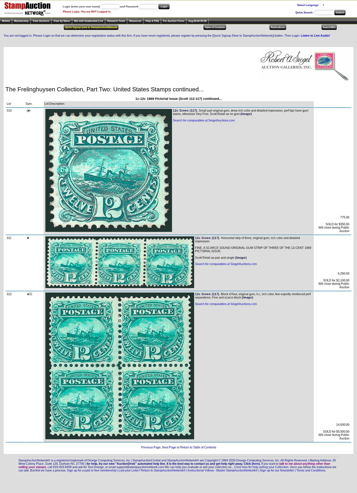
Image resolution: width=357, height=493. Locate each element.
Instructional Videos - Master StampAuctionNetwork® (223, 470)
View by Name (62, 21)
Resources (135, 21)
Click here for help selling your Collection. (261, 467)
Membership (21, 21)
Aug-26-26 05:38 (197, 21)
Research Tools (116, 21)
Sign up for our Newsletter (277, 470)
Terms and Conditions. (311, 470)
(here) (256, 463)
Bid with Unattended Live (88, 21)
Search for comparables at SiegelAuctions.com (204, 120)
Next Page (169, 447)
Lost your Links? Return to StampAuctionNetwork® (152, 470)
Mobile (6, 21)
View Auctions (41, 21)
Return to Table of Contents (198, 447)
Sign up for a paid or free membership (91, 470)
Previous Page (151, 447)
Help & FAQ (152, 21)
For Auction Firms (173, 21)
